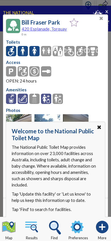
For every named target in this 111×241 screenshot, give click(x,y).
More (102, 238)
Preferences (78, 238)
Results (32, 238)
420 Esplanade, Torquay (44, 28)
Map (8, 238)
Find (54, 238)
